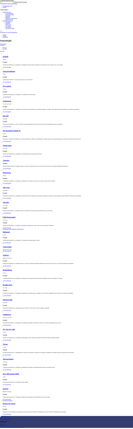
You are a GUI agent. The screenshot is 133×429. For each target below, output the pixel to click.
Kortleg (5, 389)
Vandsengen (7, 101)
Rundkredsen (7, 285)
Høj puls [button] (5, 47)
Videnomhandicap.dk (7, 6)
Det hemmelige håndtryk (11, 131)
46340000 (4, 424)
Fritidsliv (5, 36)
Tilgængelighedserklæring (5, 419)
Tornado (6, 202)
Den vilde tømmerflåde (11, 374)
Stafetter (6, 255)
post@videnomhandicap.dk (12, 427)
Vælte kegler (7, 247)
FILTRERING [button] (3, 44)
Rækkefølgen (7, 270)
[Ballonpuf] (13, 229)
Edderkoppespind (9, 217)
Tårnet (5, 344)
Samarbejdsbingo (9, 71)
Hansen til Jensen (9, 403)
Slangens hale (7, 300)
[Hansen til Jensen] (8, 400)
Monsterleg (7, 173)
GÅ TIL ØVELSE (7, 67)
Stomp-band (7, 145)
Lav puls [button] (5, 49)
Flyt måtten (7, 86)
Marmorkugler (8, 359)
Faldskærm (7, 314)
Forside (4, 34)
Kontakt (4, 7)
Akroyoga (6, 187)
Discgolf (6, 116)
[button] (7, 1)
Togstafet (6, 160)
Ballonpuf (6, 232)
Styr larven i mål (9, 329)
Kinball (5, 56)
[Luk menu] (1, 31)
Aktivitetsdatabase (13, 3)
